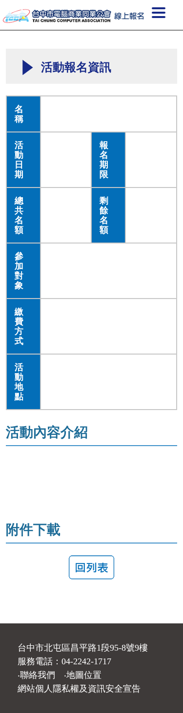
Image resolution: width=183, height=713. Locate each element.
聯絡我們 (37, 675)
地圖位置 (84, 675)
